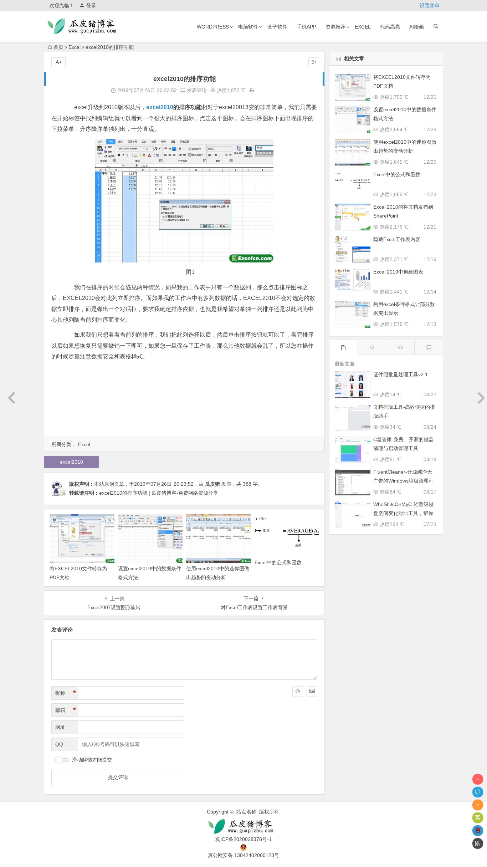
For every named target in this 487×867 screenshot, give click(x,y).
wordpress (213, 27)
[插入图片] (312, 691)
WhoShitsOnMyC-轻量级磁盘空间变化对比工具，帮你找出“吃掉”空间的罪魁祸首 (403, 513)
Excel (74, 47)
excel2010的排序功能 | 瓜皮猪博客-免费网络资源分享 (158, 493)
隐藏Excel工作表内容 (396, 239)
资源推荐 (335, 27)
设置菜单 (430, 5)
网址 (60, 727)
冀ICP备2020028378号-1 (243, 839)
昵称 (65, 693)
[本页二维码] (477, 843)
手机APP (306, 27)
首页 (58, 47)
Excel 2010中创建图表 (398, 272)
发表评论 (196, 90)
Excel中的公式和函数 (278, 562)
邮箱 (65, 710)
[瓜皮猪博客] (243, 826)
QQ (59, 744)
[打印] (251, 90)
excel (363, 27)
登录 (91, 5)
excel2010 (159, 107)
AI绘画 (416, 27)
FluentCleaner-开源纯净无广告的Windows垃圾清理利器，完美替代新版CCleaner (404, 481)
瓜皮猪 (212, 484)
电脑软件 (248, 27)
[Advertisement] (184, 400)
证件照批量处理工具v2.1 (400, 374)
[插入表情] (297, 691)
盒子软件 (277, 27)
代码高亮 (390, 27)
